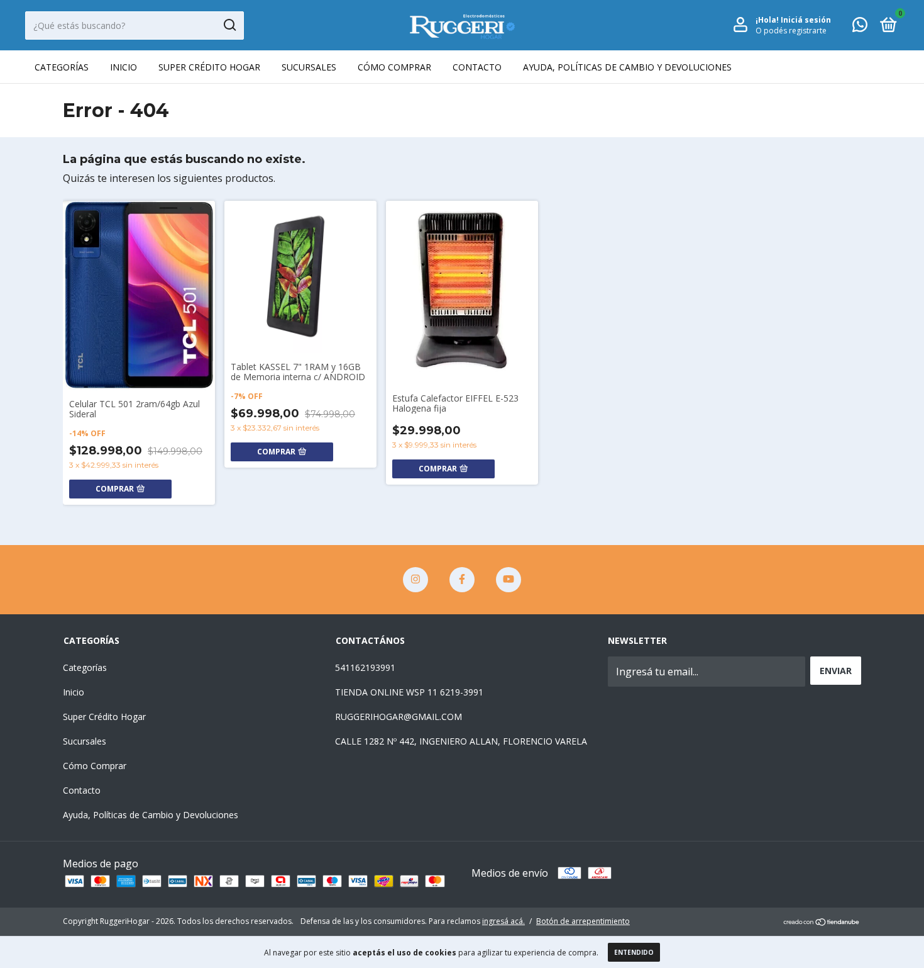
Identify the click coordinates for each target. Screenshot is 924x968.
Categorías (62, 67)
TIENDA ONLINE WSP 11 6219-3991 (409, 692)
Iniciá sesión (806, 19)
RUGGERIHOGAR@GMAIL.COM (398, 717)
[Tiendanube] (822, 923)
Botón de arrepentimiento (583, 921)
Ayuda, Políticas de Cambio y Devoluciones (627, 67)
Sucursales (309, 67)
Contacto (477, 67)
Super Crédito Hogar (209, 67)
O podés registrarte (791, 30)
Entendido (634, 952)
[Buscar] (229, 25)
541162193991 (365, 667)
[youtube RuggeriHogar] (508, 579)
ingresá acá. (503, 921)
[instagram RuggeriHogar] (415, 579)
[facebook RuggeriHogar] (462, 579)
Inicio (123, 67)
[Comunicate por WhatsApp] (860, 26)
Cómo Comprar (394, 67)
